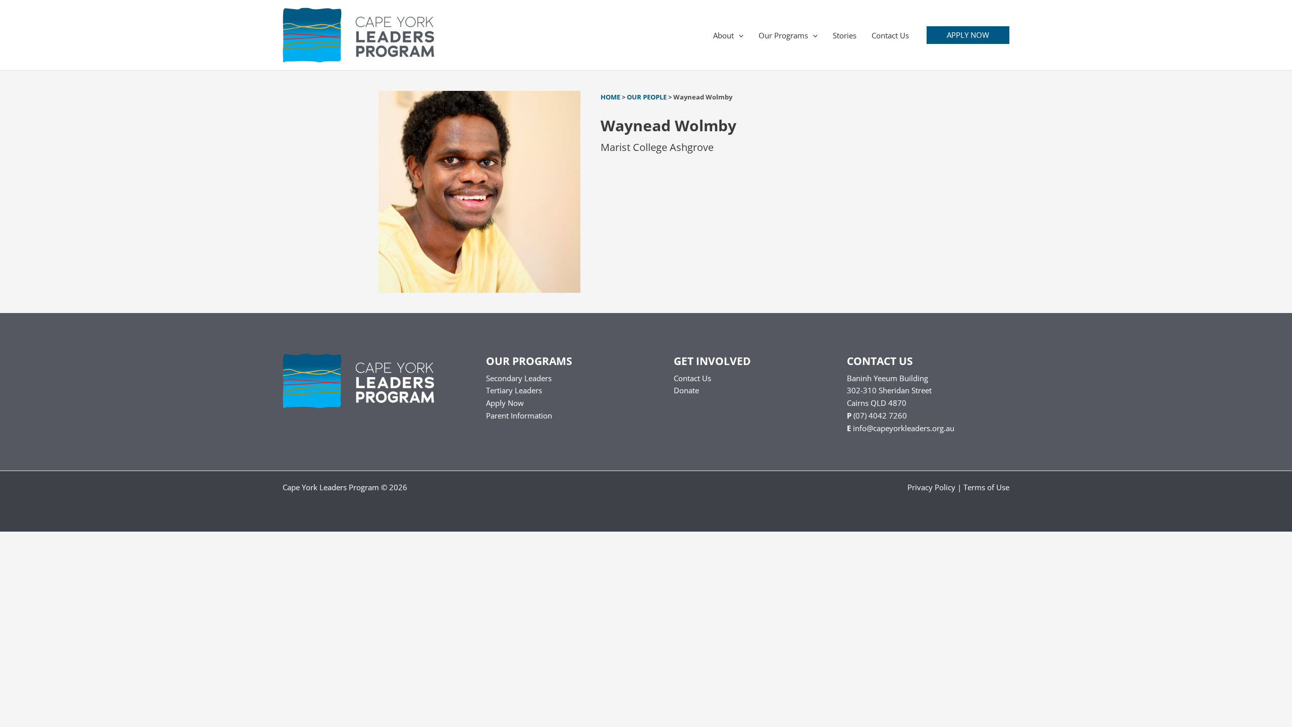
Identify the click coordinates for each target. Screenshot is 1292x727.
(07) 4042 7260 (880, 415)
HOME (610, 96)
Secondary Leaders (519, 378)
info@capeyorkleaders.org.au (903, 428)
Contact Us (692, 378)
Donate (686, 390)
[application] (738, 35)
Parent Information (519, 415)
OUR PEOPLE (647, 96)
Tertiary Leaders (514, 390)
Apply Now (505, 403)
